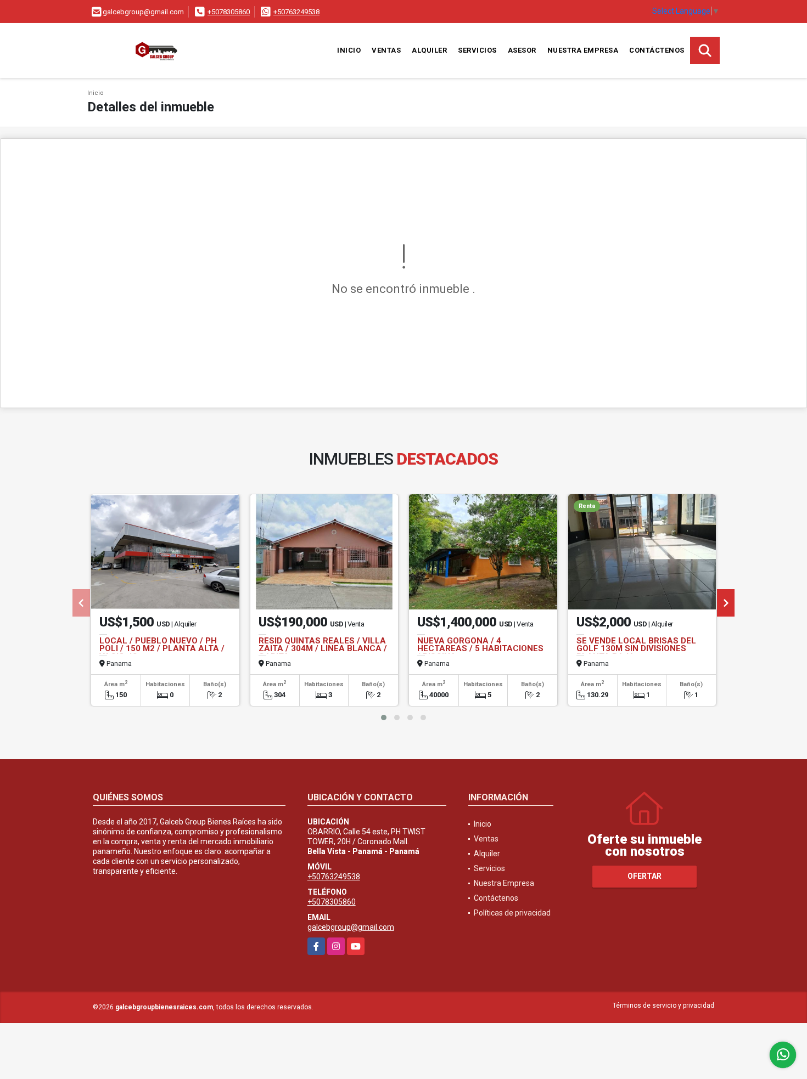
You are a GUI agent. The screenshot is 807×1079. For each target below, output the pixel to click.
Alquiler (429, 50)
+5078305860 (229, 12)
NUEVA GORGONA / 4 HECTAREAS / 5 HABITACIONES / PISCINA (480, 648)
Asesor (522, 50)
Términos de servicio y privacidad (663, 1005)
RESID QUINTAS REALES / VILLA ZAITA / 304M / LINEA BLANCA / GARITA (323, 648)
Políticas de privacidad (512, 912)
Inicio (349, 50)
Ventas (386, 50)
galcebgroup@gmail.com (350, 927)
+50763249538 (296, 12)
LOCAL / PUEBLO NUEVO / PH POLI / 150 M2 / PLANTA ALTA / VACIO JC (162, 648)
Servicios (477, 50)
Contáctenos (657, 50)
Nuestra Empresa (583, 50)
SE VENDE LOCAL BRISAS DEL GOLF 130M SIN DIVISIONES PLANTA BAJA (636, 648)
